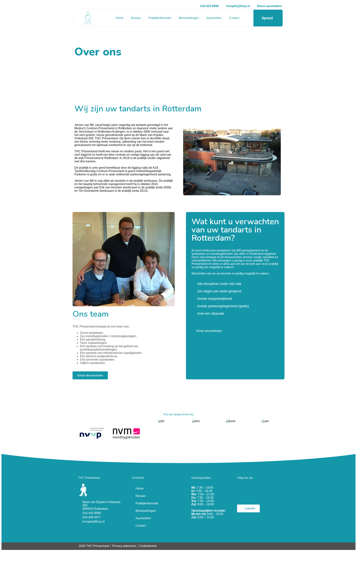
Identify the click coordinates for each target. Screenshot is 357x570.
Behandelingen (189, 18)
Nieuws (136, 18)
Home (119, 18)
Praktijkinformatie (159, 18)
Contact (234, 18)
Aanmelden (214, 18)
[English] (281, 545)
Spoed (267, 18)
